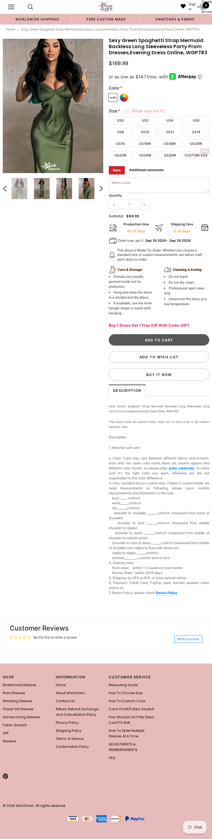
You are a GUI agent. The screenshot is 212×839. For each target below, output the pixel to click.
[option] (37, 19)
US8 (120, 132)
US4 (169, 120)
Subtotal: (116, 216)
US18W (170, 143)
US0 (120, 120)
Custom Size (196, 155)
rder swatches (182, 468)
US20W (196, 143)
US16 (120, 143)
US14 (196, 132)
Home (10, 29)
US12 (170, 132)
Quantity (115, 195)
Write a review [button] (188, 639)
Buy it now (159, 374)
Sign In (192, 6)
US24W (145, 155)
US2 (145, 120)
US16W (145, 143)
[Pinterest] (5, 776)
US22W (120, 155)
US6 (196, 120)
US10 (145, 132)
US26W (170, 155)
